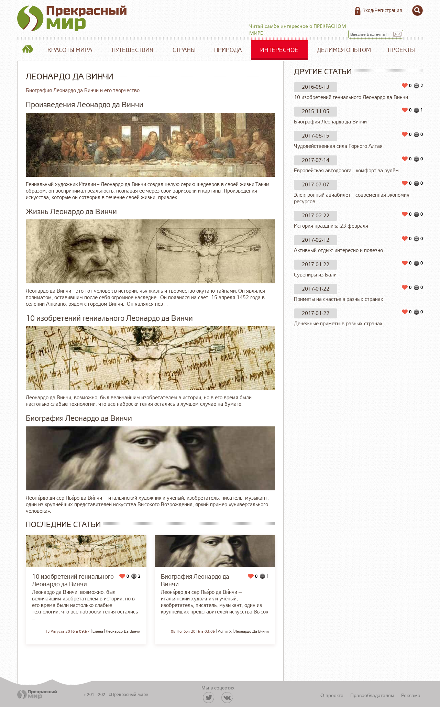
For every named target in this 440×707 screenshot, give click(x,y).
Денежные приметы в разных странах (338, 323)
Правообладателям (372, 695)
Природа (228, 50)
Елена (97, 631)
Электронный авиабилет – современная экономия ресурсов (351, 198)
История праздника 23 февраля (331, 226)
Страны (184, 50)
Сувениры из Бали (315, 275)
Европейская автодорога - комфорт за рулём (346, 170)
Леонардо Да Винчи (123, 631)
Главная (27, 50)
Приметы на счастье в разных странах (338, 299)
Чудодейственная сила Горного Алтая (338, 146)
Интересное (279, 50)
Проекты (401, 50)
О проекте (331, 695)
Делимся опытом (344, 50)
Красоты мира (69, 50)
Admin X (225, 631)
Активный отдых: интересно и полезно (338, 250)
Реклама (410, 695)
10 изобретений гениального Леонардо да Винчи (351, 97)
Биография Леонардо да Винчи (330, 122)
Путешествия (132, 50)
